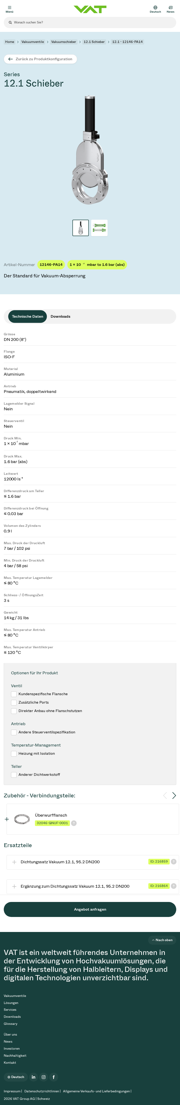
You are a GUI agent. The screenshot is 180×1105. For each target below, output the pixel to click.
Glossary (10, 1024)
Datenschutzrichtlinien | (42, 1091)
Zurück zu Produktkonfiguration (44, 59)
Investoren (12, 1049)
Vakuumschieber (63, 42)
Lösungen (11, 1003)
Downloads (12, 1017)
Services (10, 1010)
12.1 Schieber (94, 42)
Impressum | (13, 1091)
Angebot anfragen (90, 909)
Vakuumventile (33, 42)
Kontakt (10, 1063)
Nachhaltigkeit (15, 1056)
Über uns (10, 1035)
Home (9, 42)
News (8, 1042)
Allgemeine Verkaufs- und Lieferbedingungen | (97, 1091)
